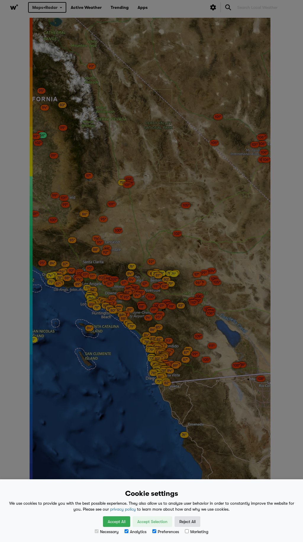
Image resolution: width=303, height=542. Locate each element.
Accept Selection (152, 521)
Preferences (168, 531)
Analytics (138, 531)
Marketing (199, 531)
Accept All (116, 521)
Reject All (187, 521)
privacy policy (123, 509)
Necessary (109, 531)
